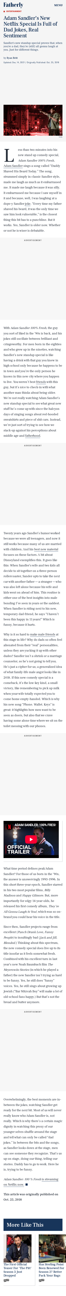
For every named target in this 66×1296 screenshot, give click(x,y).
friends (41, 382)
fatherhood (32, 436)
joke (27, 204)
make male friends (42, 634)
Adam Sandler (13, 166)
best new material (46, 549)
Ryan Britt (12, 58)
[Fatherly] (13, 5)
